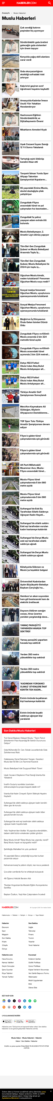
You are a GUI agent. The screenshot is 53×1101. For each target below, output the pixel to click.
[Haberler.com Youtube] (14, 1007)
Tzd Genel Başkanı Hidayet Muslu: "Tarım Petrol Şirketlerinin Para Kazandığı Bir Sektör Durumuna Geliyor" (24, 740)
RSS (30, 984)
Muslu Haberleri (20, 13)
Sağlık (30, 927)
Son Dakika (6, 938)
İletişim (22, 915)
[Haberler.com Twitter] (14, 1001)
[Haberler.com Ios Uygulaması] (7, 1021)
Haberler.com (7, 955)
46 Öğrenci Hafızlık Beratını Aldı (17, 878)
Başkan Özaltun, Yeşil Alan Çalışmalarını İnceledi (24, 894)
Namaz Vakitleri (8, 962)
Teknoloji (31, 931)
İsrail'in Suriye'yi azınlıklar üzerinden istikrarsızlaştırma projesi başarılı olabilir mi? (22, 785)
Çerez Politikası (34, 966)
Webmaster (32, 977)
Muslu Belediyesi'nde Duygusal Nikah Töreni (23, 768)
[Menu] (3, 2)
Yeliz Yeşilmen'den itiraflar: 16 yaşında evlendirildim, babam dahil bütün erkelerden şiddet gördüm (25, 831)
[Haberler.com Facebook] (9, 1001)
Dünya (4, 949)
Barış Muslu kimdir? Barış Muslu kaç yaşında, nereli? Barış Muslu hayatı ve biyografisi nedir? (26, 841)
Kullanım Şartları (34, 959)
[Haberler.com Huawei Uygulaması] (30, 1021)
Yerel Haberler (34, 945)
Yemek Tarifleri (7, 977)
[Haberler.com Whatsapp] (30, 1001)
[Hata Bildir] (25, 1046)
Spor (4, 931)
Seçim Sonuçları (8, 966)
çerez (43, 1092)
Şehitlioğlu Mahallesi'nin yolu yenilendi (20, 849)
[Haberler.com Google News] (4, 1001)
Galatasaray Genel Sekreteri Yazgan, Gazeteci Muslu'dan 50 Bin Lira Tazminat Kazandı (23, 760)
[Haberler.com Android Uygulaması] (19, 1021)
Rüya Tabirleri (7, 973)
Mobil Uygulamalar (35, 980)
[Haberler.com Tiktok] (19, 1007)
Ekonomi (5, 927)
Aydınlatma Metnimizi (10, 1098)
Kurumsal (32, 955)
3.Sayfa (5, 945)
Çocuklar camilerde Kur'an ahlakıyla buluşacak (24, 871)
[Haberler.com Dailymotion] (30, 1007)
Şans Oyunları (7, 970)
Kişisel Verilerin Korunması (38, 970)
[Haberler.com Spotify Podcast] (35, 1001)
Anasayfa (6, 13)
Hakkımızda (6, 915)
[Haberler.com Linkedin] (25, 1001)
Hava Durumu (7, 959)
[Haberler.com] (10, 907)
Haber (18, 1041)
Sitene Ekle (32, 987)
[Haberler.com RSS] (4, 1007)
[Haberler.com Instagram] (19, 1001)
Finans (31, 934)
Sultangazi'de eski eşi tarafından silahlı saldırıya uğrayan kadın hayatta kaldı (24, 822)
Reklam (15, 915)
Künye (30, 915)
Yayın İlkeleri (39, 915)
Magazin (5, 934)
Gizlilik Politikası (34, 962)
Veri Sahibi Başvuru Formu (38, 973)
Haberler (5, 923)
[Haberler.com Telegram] (25, 1007)
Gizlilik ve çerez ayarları (12, 1046)
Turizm (31, 938)
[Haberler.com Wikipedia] (9, 1007)
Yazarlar (31, 942)
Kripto (4, 942)
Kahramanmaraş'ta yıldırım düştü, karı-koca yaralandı (26, 865)
